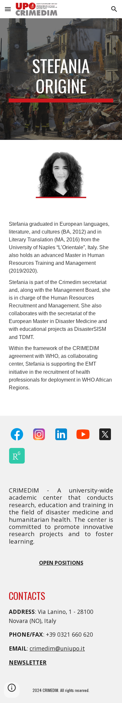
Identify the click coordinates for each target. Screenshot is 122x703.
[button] (8, 9)
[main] (61, 79)
